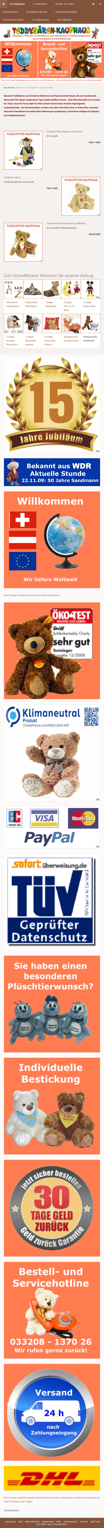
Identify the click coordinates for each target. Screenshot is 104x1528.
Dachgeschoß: (71, 337)
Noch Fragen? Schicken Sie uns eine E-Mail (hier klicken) (32, 595)
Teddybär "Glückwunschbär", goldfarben (66, 223)
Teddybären (50, 306)
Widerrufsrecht (32, 1521)
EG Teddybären (31, 87)
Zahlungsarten (70, 1521)
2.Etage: (68, 302)
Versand (84, 1521)
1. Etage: (49, 302)
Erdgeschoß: (31, 302)
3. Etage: (87, 302)
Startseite (19, 87)
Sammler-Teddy (46, 87)
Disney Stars (89, 306)
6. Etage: (49, 337)
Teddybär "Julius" (12, 177)
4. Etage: (10, 337)
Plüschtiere (31, 306)
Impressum (10, 1521)
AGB (20, 1521)
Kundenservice (71, 340)
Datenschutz (48, 1521)
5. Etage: (29, 337)
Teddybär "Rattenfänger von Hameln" (64, 131)
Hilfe (58, 1521)
